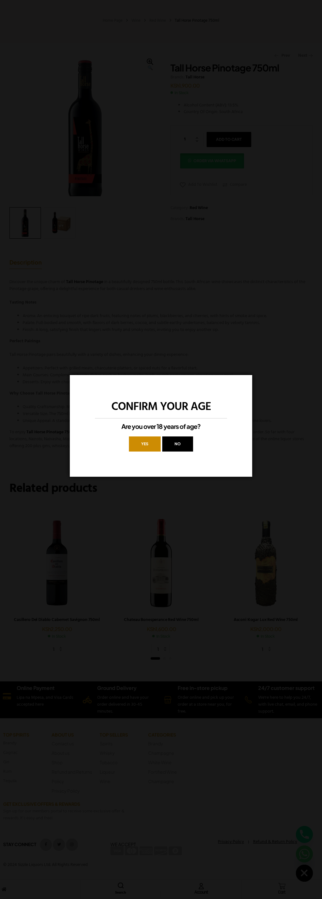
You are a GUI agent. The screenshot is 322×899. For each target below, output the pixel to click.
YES (144, 443)
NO (178, 443)
